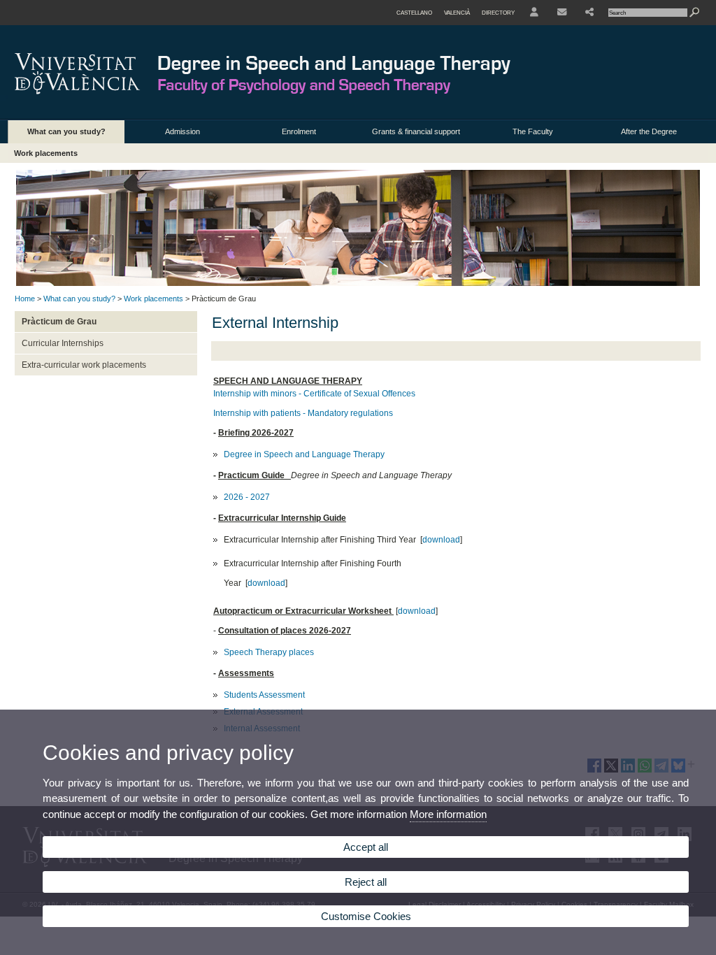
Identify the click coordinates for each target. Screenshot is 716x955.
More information (448, 814)
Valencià (457, 12)
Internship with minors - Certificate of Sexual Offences (314, 393)
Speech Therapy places (269, 652)
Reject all (366, 882)
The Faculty (533, 131)
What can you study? (66, 131)
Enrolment (299, 131)
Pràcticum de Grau (59, 321)
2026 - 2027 (247, 497)
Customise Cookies (366, 916)
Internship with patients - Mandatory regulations (303, 413)
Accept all (365, 847)
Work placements (46, 153)
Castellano (414, 12)
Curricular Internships (62, 343)
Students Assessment (264, 695)
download (441, 540)
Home (25, 298)
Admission (182, 131)
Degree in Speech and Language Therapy (304, 454)
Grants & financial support (416, 131)
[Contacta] (561, 12)
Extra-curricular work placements (84, 365)
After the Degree (649, 131)
